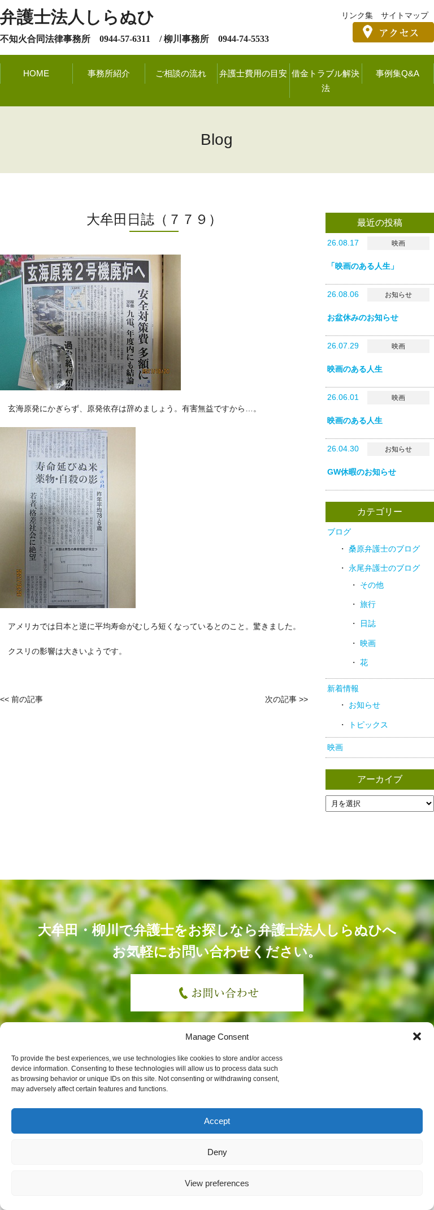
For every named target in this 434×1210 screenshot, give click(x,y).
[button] (417, 1036)
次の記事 (281, 699)
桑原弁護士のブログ (384, 548)
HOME (36, 73)
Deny (217, 1152)
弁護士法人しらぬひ (77, 16)
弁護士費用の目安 (253, 73)
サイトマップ (404, 15)
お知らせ (364, 704)
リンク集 (357, 15)
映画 (368, 643)
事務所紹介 (109, 73)
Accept (217, 1121)
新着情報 (343, 688)
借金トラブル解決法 (325, 80)
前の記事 (27, 699)
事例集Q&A (397, 73)
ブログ (339, 531)
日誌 (368, 623)
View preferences (217, 1183)
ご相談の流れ (180, 73)
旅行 (368, 604)
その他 (372, 584)
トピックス (368, 724)
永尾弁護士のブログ (384, 567)
